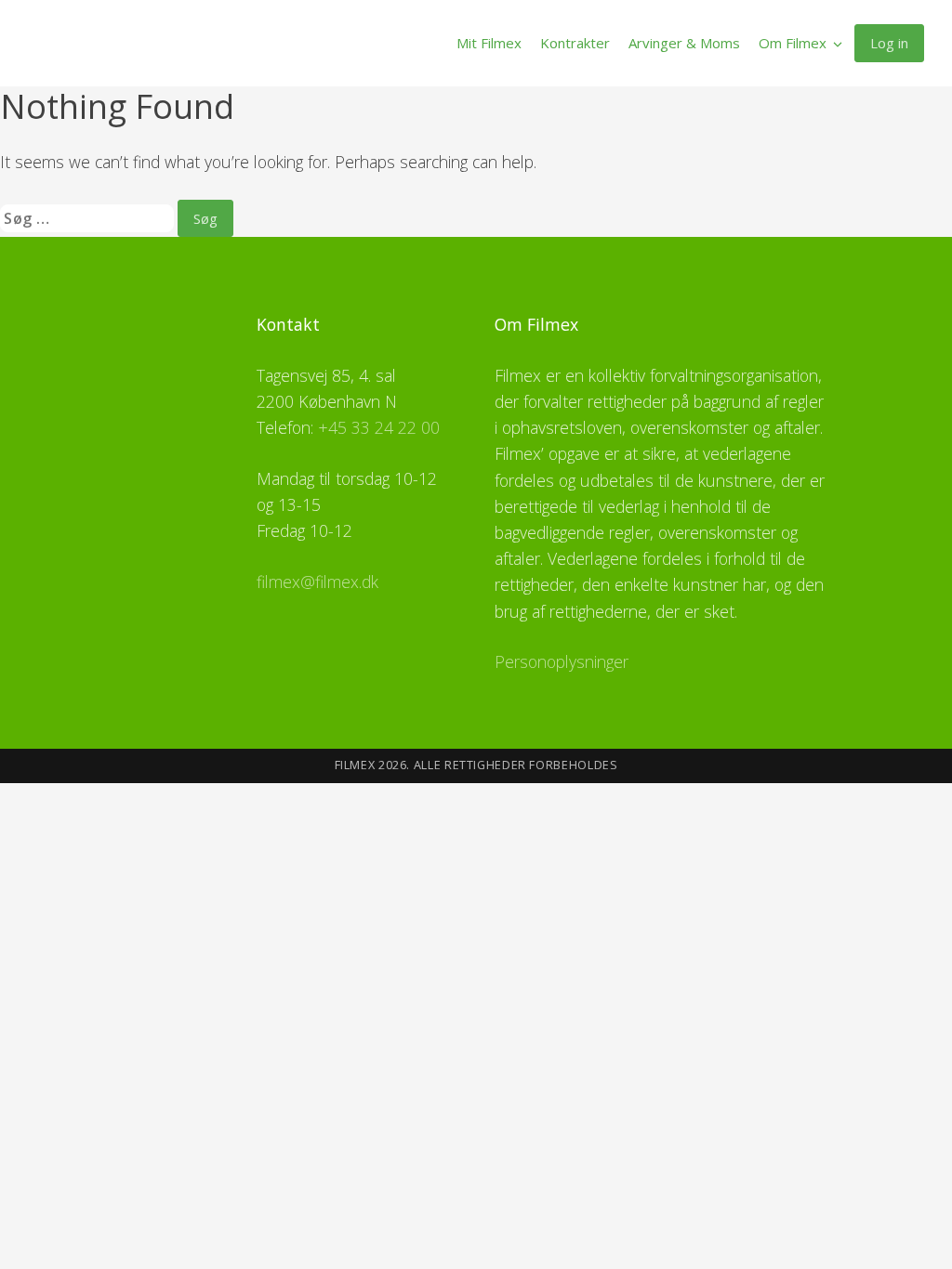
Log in (889, 42)
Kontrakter (575, 42)
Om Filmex (792, 42)
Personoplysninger (561, 661)
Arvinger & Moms (684, 42)
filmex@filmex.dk (317, 581)
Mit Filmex (489, 42)
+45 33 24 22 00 (379, 427)
